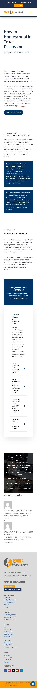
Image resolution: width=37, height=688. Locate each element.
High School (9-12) (9, 619)
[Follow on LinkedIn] (21, 670)
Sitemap (6, 662)
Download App (8, 634)
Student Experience (10, 600)
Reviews (6, 605)
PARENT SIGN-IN (11, 2)
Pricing (6, 607)
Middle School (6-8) (10, 617)
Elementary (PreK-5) (10, 615)
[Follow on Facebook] (5, 670)
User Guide (7, 629)
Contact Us (7, 660)
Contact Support (9, 632)
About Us (7, 655)
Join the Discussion (13, 112)
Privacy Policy (8, 642)
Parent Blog (7, 636)
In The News (8, 657)
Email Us (27, 576)
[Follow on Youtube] (17, 670)
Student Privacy (9, 645)
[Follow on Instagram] (9, 670)
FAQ (5, 627)
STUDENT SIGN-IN (25, 2)
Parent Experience (9, 602)
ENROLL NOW (18, 5)
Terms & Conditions (10, 647)
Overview (7, 597)
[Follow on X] (13, 670)
